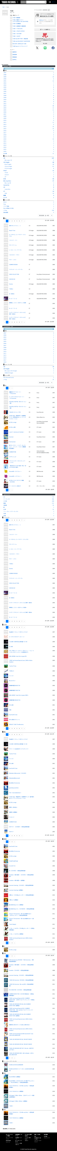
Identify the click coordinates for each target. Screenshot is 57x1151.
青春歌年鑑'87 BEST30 (14, 690)
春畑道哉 (15, 57)
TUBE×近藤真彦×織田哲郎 (19, 26)
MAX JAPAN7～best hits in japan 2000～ (19, 695)
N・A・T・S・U (13, 298)
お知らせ (26, 1140)
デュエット (11, 817)
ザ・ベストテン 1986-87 (15, 486)
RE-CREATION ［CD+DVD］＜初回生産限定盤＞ (20, 990)
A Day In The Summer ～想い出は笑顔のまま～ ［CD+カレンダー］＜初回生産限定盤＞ (20, 914)
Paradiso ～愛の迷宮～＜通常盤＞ (17, 880)
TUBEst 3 (11, 671)
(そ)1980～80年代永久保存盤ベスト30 (18, 641)
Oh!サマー (11, 831)
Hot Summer (12, 441)
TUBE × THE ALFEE (17, 28)
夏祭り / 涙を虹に (13, 807)
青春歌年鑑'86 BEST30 (14, 685)
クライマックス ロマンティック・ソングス (17, 461)
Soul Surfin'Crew (13, 714)
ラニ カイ (11, 675)
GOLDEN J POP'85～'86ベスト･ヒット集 (17, 402)
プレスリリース (47, 1137)
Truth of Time (12, 666)
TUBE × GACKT (16, 36)
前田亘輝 (15, 54)
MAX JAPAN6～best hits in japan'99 (17, 656)
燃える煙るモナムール (14, 719)
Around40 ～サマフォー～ (15, 471)
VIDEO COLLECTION (14, 274)
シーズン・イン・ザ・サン (15, 250)
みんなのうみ (12, 866)
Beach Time (12, 230)
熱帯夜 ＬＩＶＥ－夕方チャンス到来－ (17, 303)
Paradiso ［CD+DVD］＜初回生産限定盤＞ (19, 970)
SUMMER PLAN (12, 822)
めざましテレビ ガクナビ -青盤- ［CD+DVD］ (16, 481)
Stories (11, 284)
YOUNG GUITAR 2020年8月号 (16, 1064)
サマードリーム (12, 245)
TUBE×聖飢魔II (16, 17)
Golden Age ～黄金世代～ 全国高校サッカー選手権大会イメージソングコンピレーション (17, 417)
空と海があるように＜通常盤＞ (16, 905)
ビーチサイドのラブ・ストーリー (17, 637)
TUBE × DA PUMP (17, 33)
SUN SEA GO (12, 279)
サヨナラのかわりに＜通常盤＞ (16, 1091)
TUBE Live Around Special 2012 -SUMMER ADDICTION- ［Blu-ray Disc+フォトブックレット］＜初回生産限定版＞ (21, 1010)
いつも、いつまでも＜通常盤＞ (16, 934)
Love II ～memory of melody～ (16, 432)
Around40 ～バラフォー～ (15, 476)
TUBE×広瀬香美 (17, 23)
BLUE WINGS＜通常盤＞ (15, 1076)
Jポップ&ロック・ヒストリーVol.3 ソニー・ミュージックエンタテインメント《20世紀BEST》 (21, 651)
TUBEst (11, 289)
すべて (22, 2)
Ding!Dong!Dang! (13, 861)
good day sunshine (13, 788)
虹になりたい (12, 680)
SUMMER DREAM (13, 264)
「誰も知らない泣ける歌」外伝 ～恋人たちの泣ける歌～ (17, 466)
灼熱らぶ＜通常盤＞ (14, 900)
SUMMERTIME (12, 452)
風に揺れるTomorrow (14, 783)
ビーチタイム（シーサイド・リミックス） (17, 235)
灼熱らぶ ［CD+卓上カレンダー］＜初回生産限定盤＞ (21, 895)
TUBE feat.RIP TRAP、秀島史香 (20, 38)
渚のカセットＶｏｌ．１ (15, 225)
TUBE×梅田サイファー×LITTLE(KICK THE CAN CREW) (20, 20)
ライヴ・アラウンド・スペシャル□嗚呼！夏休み (17, 313)
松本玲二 (15, 59)
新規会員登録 (8, 1140)
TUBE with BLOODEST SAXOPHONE (21, 41)
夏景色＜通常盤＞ (13, 812)
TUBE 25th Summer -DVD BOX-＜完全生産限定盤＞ (21, 980)
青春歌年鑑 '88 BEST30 (14, 700)
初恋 (10, 710)
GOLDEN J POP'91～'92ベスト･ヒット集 (17, 407)
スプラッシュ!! (12, 456)
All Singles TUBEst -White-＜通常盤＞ (18, 1101)
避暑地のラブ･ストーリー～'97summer (15, 392)
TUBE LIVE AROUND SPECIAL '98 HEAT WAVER (20, 1039)
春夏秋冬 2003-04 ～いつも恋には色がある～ (19, 1024)
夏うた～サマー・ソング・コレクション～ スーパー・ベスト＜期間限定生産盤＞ (17, 446)
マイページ (8, 1142)
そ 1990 (11, 646)
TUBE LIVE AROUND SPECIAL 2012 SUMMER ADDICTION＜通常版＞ (20, 1004)
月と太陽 (11, 705)
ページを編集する (46, 29)
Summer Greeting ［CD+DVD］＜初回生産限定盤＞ (21, 885)
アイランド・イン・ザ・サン (16, 269)
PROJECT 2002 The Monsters (16, 724)
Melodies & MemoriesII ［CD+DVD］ (18, 773)
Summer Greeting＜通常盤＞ (16, 890)
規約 (35, 1136)
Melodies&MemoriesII (14, 778)
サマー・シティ (12, 259)
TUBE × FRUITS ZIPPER (18, 31)
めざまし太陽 (12, 427)
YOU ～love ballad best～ (15, 792)
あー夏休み (11, 294)
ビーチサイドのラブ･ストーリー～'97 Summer (16, 397)
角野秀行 (15, 52)
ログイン (54, 2)
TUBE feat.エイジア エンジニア (20, 46)
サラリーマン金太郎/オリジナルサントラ (18, 749)
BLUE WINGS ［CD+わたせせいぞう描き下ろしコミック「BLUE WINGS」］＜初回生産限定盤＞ (21, 1081)
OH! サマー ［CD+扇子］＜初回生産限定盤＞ (19, 826)
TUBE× (11, 1106)
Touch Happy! (12, 924)
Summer (11, 437)
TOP (3, 7)
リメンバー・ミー (13, 240)
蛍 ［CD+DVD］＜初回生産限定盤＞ (17, 870)
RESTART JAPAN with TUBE (19, 43)
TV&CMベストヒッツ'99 (14, 412)
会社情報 (45, 1136)
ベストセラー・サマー (14, 255)
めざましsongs (12, 422)
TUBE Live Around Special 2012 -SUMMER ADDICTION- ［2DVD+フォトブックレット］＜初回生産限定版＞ (21, 999)
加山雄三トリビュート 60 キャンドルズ (18, 632)
